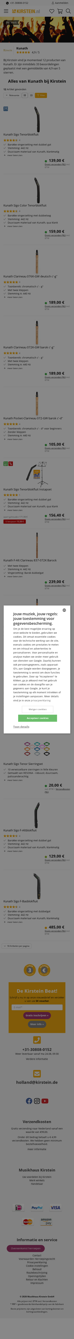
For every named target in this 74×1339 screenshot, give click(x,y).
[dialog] (37, 669)
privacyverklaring (41, 700)
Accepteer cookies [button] (38, 718)
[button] (21, 726)
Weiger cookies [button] (38, 709)
